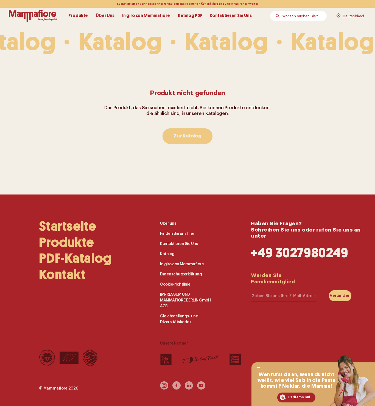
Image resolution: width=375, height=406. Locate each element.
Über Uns (105, 16)
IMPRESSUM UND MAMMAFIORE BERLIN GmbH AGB (185, 300)
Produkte (78, 16)
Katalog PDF (190, 16)
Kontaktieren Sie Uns (231, 16)
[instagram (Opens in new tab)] (164, 387)
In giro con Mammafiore (146, 16)
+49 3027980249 (299, 253)
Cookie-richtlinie (175, 284)
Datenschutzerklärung (181, 274)
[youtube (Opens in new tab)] (201, 387)
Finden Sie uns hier (177, 234)
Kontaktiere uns (212, 3)
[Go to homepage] (33, 15)
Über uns (168, 223)
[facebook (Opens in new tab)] (176, 387)
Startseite (67, 226)
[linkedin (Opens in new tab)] (189, 387)
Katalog (167, 254)
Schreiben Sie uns (276, 229)
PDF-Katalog (75, 258)
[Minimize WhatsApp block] (258, 367)
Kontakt (62, 274)
